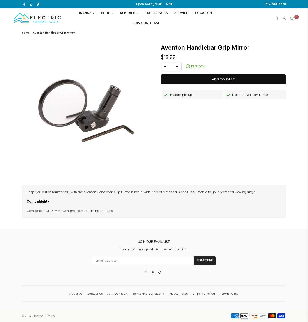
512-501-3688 (275, 4)
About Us (75, 293)
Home (26, 32)
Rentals (128, 13)
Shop (106, 13)
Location (203, 13)
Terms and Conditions (148, 293)
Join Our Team (145, 23)
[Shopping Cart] (292, 18)
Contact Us (95, 293)
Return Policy (229, 293)
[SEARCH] (276, 18)
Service (181, 13)
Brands (85, 13)
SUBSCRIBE (205, 260)
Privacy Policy (178, 293)
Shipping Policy (204, 293)
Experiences (156, 13)
